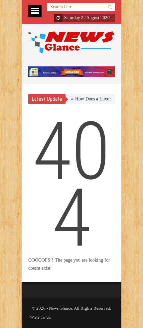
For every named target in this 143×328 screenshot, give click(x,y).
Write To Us (40, 317)
